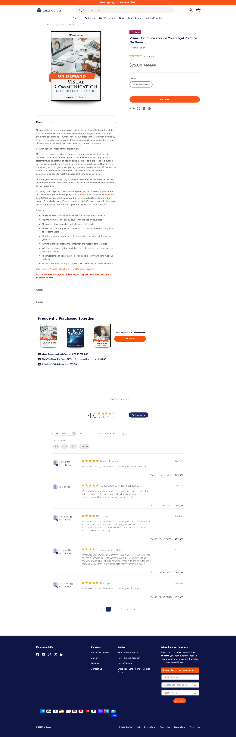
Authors (88, 18)
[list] (76, 69)
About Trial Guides (100, 652)
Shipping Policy (150, 727)
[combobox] (125, 10)
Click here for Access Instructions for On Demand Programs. (65, 269)
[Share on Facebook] (144, 108)
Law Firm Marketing (153, 18)
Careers (94, 658)
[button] (198, 10)
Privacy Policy (195, 727)
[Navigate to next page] (134, 609)
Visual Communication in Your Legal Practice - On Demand (59, 25)
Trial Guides (46, 727)
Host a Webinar (125, 663)
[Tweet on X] (138, 108)
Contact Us (96, 669)
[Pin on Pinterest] (149, 108)
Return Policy (165, 727)
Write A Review (138, 415)
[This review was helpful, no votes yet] (176, 474)
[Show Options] (195, 685)
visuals (64, 446)
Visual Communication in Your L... (56, 354)
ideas (73, 446)
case (56, 446)
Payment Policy (180, 727)
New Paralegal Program (129, 658)
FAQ (138, 727)
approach (84, 446)
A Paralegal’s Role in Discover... (55, 364)
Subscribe (179, 701)
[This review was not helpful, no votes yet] (181, 474)
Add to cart (165, 99)
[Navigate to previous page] (101, 609)
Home (38, 25)
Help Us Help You (125, 727)
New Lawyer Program (128, 652)
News (122, 18)
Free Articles (134, 18)
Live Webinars (106, 18)
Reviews (95, 663)
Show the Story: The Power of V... (57, 359)
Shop (75, 18)
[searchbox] (62, 433)
